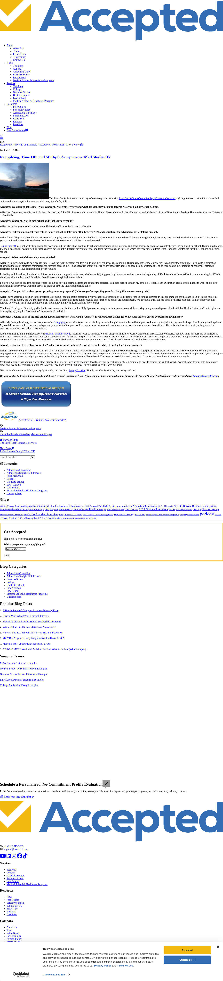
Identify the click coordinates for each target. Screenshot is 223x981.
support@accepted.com (16, 849)
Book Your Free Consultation (18, 796)
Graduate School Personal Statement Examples (24, 674)
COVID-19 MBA (82, 506)
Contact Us (19, 59)
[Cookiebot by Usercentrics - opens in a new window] (21, 974)
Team (16, 51)
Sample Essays (20, 115)
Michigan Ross (65, 515)
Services (11, 83)
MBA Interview (131, 510)
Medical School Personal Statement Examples (23, 668)
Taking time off (8, 246)
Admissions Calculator (24, 112)
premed (218, 515)
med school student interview (15, 434)
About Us (18, 48)
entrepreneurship (119, 506)
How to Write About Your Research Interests (25, 616)
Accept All (187, 950)
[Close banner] (218, 947)
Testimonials (19, 57)
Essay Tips (18, 118)
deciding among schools (57, 333)
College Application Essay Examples (19, 685)
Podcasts (17, 121)
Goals (10, 62)
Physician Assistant (191, 515)
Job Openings (14, 936)
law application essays (32, 509)
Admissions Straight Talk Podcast (24, 473)
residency (4, 518)
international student (10, 509)
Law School (19, 77)
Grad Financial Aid (168, 506)
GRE (180, 506)
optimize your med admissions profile (162, 515)
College (17, 68)
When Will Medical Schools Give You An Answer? (29, 627)
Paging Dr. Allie (77, 370)
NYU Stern (140, 514)
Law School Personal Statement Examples (22, 679)
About (10, 45)
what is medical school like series (75, 518)
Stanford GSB (15, 518)
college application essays (34, 506)
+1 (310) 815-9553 (14, 846)
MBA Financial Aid (115, 509)
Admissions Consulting (19, 470)
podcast (207, 513)
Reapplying (60, 322)
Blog (9, 127)
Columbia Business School (62, 506)
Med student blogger (41, 434)
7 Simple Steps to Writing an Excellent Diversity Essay (31, 610)
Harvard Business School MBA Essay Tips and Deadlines (32, 632)
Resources (12, 103)
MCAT (172, 509)
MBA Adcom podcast (69, 509)
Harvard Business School (196, 506)
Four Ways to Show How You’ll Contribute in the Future (32, 621)
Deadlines (18, 124)
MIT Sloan (76, 514)
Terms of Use (13, 941)
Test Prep (18, 65)
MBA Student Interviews (153, 509)
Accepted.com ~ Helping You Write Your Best (42, 420)
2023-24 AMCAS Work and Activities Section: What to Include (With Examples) (44, 649)
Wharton (57, 518)
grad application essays (148, 506)
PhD (181, 515)
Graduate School (21, 71)
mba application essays (92, 509)
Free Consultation (16, 130)
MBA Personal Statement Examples (18, 663)
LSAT (47, 510)
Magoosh (54, 509)
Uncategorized (14, 493)
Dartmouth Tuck (96, 506)
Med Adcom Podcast (184, 510)
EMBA (106, 506)
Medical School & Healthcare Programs (33, 80)
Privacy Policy (14, 938)
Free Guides (19, 106)
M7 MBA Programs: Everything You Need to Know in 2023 (34, 638)
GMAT (132, 506)
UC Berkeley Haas (30, 518)
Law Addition (14, 484)
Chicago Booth (14, 506)
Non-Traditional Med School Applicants (98, 515)
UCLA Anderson (44, 518)
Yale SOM (92, 518)
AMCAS (3, 506)
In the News (19, 54)
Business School (21, 74)
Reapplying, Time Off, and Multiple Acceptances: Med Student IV (34, 144)
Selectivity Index (21, 109)
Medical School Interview (11, 514)
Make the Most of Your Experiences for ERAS (27, 643)
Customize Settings (54, 974)
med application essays (206, 509)
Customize (185, 959)
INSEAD (213, 506)
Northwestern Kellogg (124, 514)
